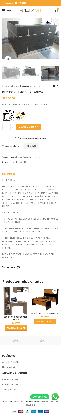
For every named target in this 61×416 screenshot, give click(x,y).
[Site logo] (30, 10)
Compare (31, 146)
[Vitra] (16, 340)
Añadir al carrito (28, 127)
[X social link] (13, 162)
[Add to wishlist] (25, 291)
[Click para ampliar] (7, 59)
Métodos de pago (10, 379)
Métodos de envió (10, 384)
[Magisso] (44, 340)
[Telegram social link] (25, 162)
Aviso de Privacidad (11, 362)
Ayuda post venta (10, 389)
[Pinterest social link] (17, 162)
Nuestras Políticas (10, 367)
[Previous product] (51, 85)
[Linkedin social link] (21, 162)
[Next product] (57, 85)
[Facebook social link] (10, 162)
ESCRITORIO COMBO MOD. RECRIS (16, 318)
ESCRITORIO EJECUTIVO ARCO (45, 313)
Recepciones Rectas (30, 85)
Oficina (13, 85)
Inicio (4, 85)
